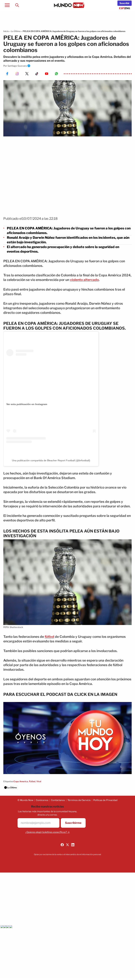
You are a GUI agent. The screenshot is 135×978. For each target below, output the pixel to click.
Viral (38, 781)
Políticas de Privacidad (105, 800)
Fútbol (32, 781)
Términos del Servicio (79, 800)
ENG (127, 8)
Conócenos (42, 800)
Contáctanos (58, 800)
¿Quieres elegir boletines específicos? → (47, 832)
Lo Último (16, 31)
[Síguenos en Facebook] (62, 844)
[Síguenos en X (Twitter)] (67, 844)
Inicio (6, 31)
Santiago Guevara (17, 65)
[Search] (17, 5)
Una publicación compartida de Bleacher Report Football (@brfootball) (51, 460)
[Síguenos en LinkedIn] (72, 844)
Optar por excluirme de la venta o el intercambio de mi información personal (67, 854)
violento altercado (84, 280)
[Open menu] (7, 5)
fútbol (49, 637)
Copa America (21, 781)
